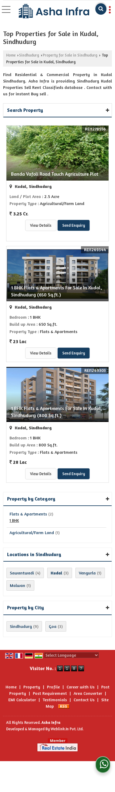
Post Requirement (50, 693)
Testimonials (55, 699)
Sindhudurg (29, 55)
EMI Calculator (22, 699)
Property (31, 686)
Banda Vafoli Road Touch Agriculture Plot (54, 174)
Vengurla (87, 572)
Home (11, 55)
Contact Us (84, 699)
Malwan (17, 585)
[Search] (100, 9)
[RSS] (63, 706)
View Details (41, 225)
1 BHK (14, 520)
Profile (53, 686)
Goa (52, 626)
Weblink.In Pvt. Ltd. (67, 729)
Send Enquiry (73, 225)
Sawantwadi (22, 572)
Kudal (56, 572)
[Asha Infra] (53, 11)
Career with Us (80, 686)
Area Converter (88, 693)
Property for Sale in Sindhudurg (70, 55)
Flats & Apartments (28, 513)
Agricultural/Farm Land (32, 532)
